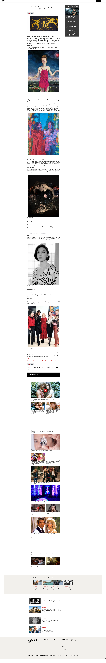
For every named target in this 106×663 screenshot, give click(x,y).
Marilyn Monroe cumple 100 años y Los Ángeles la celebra (50, 621)
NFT (29, 369)
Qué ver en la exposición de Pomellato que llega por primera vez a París (51, 601)
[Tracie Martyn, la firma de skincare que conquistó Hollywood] (35, 629)
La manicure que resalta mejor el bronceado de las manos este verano (72, 34)
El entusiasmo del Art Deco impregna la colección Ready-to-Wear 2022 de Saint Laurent (43, 360)
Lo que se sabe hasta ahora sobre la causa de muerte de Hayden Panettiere (71, 27)
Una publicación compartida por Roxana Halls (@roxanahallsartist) (38, 233)
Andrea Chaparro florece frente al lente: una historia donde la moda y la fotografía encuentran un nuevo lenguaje (72, 22)
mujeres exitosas (50, 367)
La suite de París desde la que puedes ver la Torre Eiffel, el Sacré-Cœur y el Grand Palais (51, 609)
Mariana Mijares (47, 622)
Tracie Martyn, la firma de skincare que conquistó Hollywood (50, 629)
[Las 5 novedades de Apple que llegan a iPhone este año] (58, 582)
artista (57, 367)
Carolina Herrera (41, 367)
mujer (34, 367)
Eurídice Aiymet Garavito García (49, 611)
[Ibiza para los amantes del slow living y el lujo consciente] (48, 582)
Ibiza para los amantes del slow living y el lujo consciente (48, 589)
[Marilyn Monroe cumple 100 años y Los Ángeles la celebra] (35, 620)
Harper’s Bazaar (46, 11)
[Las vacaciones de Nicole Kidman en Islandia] (37, 582)
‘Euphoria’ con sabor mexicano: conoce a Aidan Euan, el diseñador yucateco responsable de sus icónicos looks (43, 359)
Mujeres (29, 367)
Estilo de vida (35, 586)
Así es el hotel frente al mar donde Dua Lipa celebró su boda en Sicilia (68, 589)
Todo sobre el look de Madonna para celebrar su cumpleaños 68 (72, 31)
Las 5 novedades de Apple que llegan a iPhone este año (57, 589)
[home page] (4, 1)
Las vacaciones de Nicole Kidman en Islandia (36, 589)
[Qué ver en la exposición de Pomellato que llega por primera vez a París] (35, 601)
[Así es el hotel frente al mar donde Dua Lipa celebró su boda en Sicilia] (68, 582)
